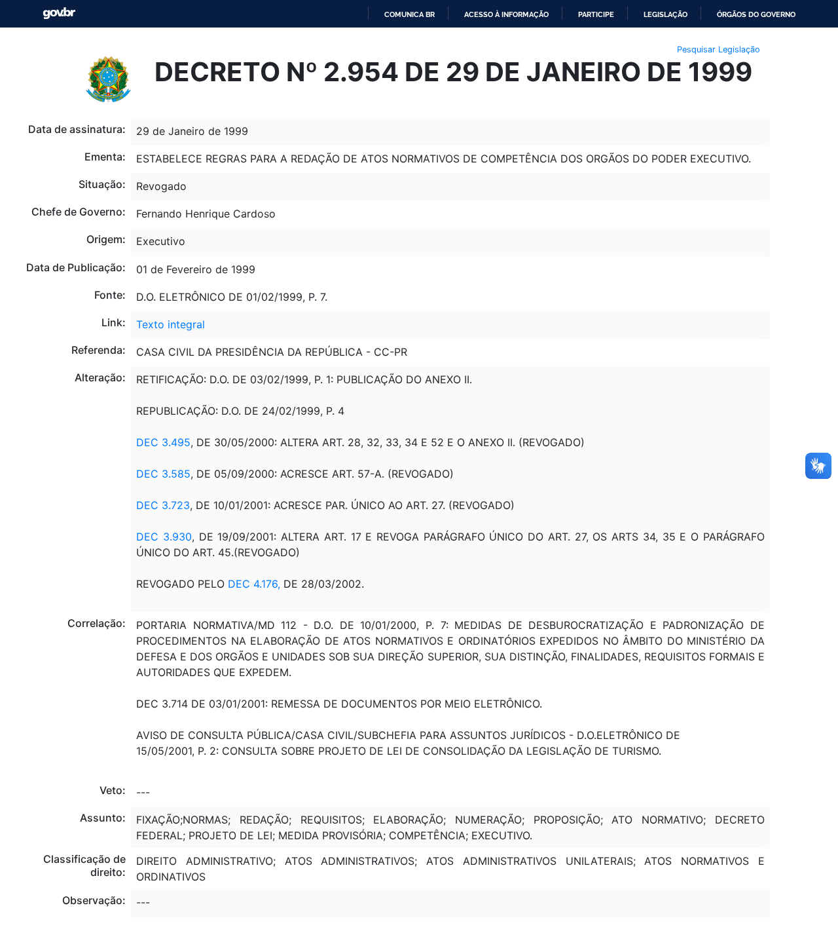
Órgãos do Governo (756, 14)
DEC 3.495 (163, 442)
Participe (596, 14)
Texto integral (170, 324)
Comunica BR (409, 14)
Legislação (665, 14)
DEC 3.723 (163, 505)
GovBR (59, 13)
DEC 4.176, (254, 583)
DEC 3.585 (163, 473)
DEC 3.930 (164, 536)
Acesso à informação (506, 14)
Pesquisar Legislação (718, 49)
